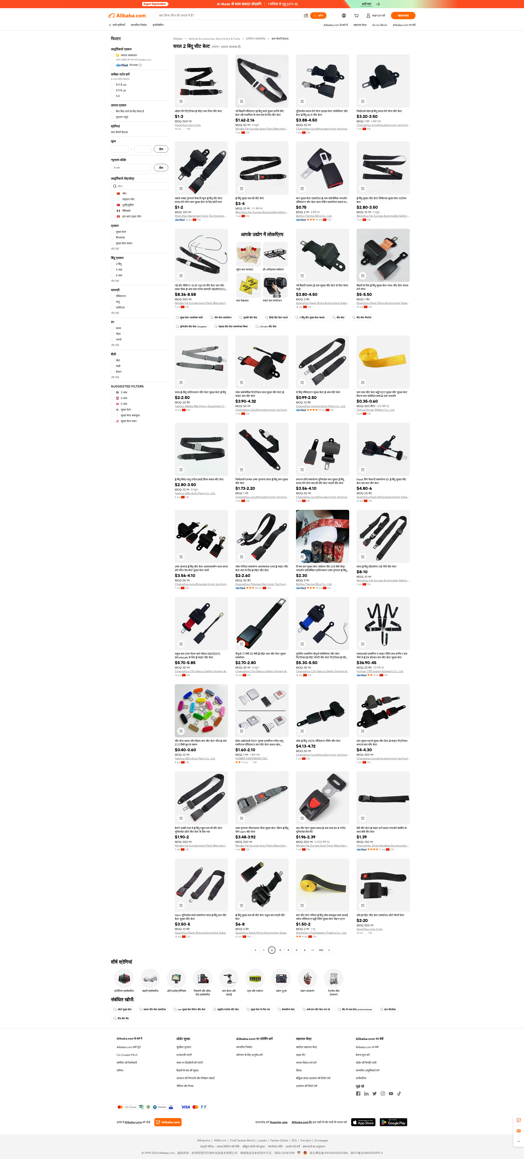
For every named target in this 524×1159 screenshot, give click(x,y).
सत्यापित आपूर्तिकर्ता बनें (367, 1070)
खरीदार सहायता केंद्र (306, 1047)
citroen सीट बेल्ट (268, 326)
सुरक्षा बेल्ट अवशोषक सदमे (191, 317)
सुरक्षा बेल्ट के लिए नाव (260, 1009)
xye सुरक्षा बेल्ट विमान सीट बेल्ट (192, 1009)
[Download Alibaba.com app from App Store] (363, 1122)
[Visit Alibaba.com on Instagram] (382, 1093)
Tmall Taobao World (242, 1140)
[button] (306, 15)
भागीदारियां (361, 1078)
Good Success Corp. (188, 125)
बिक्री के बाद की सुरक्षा (187, 1070)
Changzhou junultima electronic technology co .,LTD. (322, 128)
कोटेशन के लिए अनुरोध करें (249, 1055)
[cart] (357, 16)
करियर (120, 1070)
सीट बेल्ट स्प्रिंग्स (363, 317)
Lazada (262, 1140)
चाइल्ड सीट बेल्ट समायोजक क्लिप (233, 326)
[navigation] (139, 494)
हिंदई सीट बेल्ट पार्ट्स (278, 317)
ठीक (161, 149)
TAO (294, 1140)
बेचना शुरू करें (363, 1055)
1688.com (220, 1140)
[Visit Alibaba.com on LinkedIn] (366, 1093)
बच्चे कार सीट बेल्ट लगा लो (318, 1009)
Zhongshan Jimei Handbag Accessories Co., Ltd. (383, 845)
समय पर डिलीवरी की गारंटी (189, 1062)
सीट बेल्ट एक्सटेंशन (223, 317)
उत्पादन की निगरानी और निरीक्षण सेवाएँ (195, 1078)
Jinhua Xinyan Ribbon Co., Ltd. (376, 409)
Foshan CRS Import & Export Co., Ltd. (380, 671)
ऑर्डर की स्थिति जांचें (366, 1062)
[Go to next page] (329, 950)
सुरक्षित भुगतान (183, 1047)
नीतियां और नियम (184, 1086)
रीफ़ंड (299, 1070)
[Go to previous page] (255, 950)
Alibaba (177, 38)
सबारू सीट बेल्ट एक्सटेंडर (154, 1009)
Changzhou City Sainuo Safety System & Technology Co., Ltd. (201, 671)
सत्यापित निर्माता (244, 1047)
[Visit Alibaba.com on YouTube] (390, 1093)
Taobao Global (279, 1140)
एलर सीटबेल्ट (390, 1009)
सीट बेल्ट (340, 317)
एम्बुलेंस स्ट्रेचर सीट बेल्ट (228, 1009)
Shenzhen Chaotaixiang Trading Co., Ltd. (321, 932)
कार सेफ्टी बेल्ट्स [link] (280, 38)
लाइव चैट (300, 1055)
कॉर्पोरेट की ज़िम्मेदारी (127, 1062)
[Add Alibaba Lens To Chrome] (168, 1122)
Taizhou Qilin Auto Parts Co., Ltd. (195, 493)
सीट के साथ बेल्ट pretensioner (357, 1009)
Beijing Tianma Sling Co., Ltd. (314, 215)
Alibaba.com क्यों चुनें (129, 1047)
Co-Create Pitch (127, 1055)
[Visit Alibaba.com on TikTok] (399, 1093)
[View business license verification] (299, 1153)
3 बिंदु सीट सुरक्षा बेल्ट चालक (312, 317)
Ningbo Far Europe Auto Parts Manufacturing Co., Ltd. (262, 128)
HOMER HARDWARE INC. (251, 758)
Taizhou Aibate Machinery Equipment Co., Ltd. (201, 406)
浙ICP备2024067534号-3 (366, 1152)
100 (321, 950)
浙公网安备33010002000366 (329, 1152)
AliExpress (203, 1140)
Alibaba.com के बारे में (129, 1038)
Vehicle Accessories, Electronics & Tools (214, 38)
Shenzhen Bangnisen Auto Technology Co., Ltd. (201, 215)
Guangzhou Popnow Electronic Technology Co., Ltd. (262, 584)
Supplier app (279, 1122)
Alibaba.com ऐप (302, 1122)
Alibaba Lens (133, 1122)
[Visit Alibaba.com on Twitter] (374, 1093)
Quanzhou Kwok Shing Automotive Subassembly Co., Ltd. (322, 303)
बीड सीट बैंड (123, 1018)
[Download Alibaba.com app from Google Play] (393, 1122)
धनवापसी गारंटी (184, 1055)
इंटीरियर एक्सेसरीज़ (255, 38)
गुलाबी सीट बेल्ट (250, 317)
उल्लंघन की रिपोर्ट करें (306, 1086)
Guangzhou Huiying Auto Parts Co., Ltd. (321, 406)
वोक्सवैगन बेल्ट (288, 1009)
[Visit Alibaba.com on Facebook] (358, 1093)
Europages (321, 1140)
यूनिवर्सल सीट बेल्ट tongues (193, 326)
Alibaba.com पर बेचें (367, 1047)
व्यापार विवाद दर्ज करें (306, 1062)
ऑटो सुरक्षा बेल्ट (125, 1009)
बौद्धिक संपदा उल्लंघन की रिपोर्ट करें (313, 1078)
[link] (518, 1120)
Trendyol (305, 1140)
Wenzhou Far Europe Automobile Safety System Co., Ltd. (262, 212)
